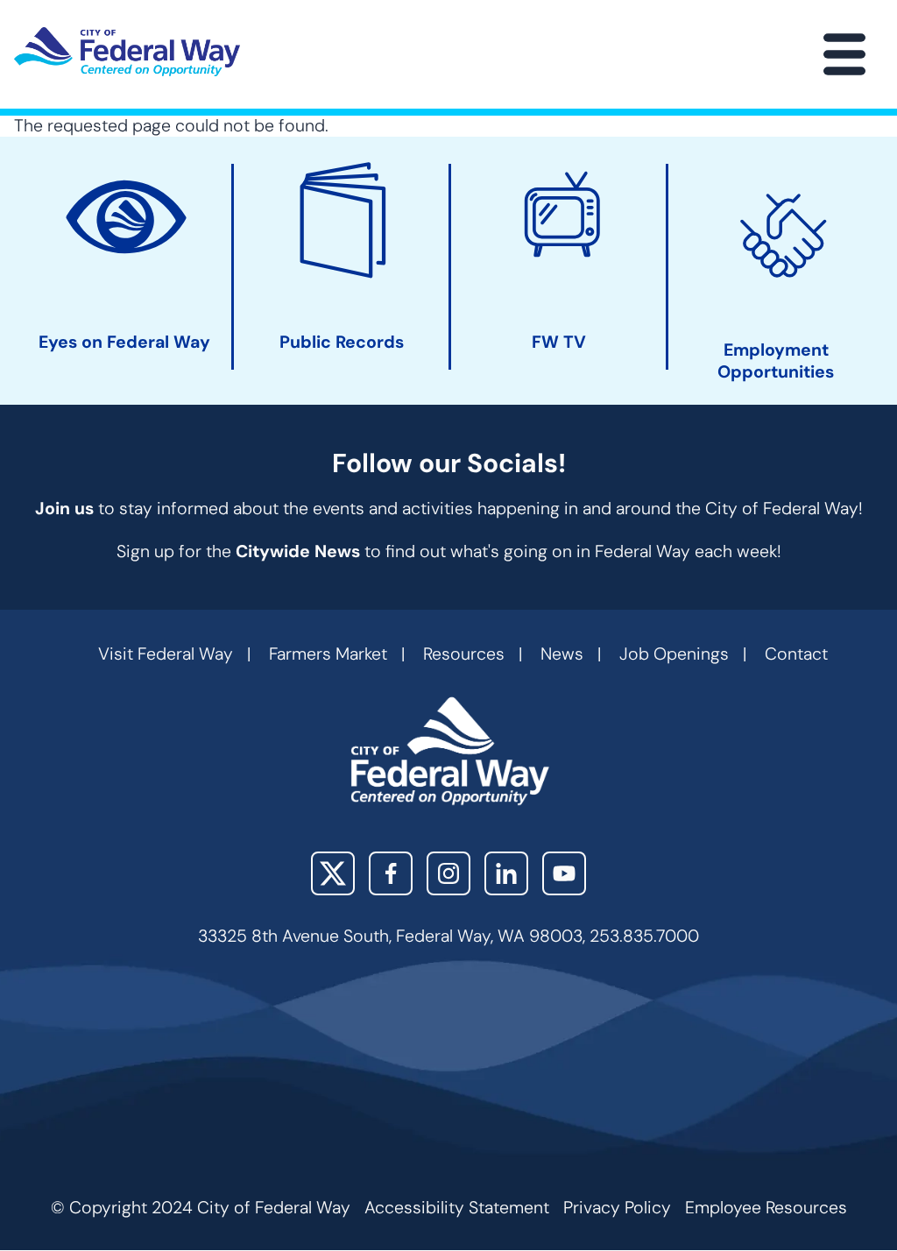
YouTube (564, 873)
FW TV (559, 342)
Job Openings (674, 654)
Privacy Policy (617, 1208)
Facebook (391, 873)
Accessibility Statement (456, 1208)
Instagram (448, 873)
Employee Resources (766, 1208)
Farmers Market (328, 654)
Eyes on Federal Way (124, 342)
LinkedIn (506, 873)
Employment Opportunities (775, 361)
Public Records (341, 342)
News (561, 654)
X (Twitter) (333, 873)
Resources (464, 654)
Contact (796, 654)
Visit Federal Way (165, 654)
